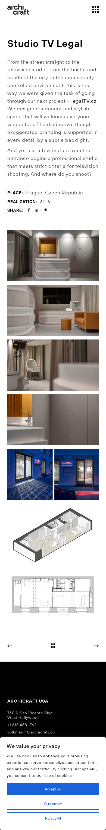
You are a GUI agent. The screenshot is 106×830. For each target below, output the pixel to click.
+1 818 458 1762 (21, 724)
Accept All (53, 789)
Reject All (53, 818)
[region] (53, 783)
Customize (53, 803)
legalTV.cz (83, 101)
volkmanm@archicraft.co (31, 732)
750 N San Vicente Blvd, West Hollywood (30, 715)
